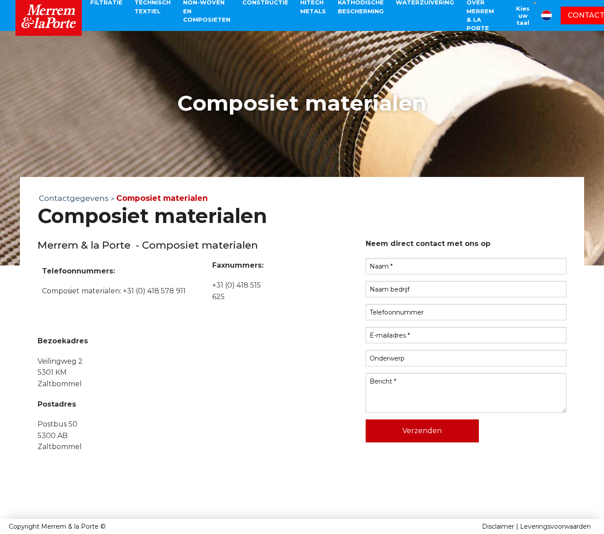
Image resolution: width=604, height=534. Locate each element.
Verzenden (422, 430)
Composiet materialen (162, 198)
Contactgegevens (74, 198)
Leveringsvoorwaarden (555, 526)
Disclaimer (498, 526)
